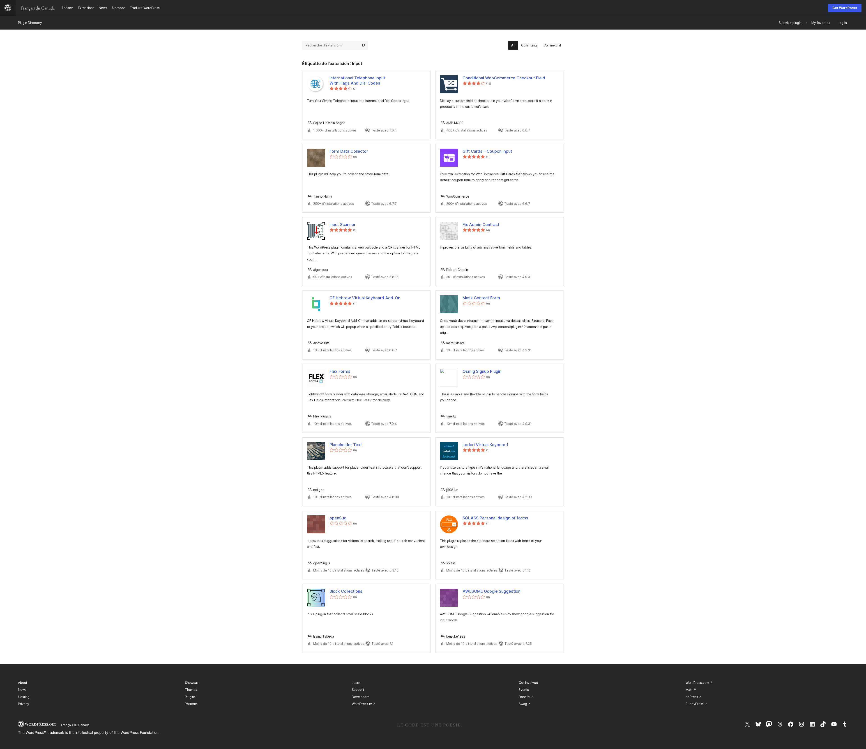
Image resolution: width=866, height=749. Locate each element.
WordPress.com (699, 682)
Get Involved (528, 682)
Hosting (24, 697)
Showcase (192, 682)
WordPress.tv (364, 704)
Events (524, 689)
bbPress (694, 697)
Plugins (190, 697)
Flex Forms (339, 371)
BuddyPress (696, 704)
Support (358, 689)
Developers (360, 697)
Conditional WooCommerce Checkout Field (504, 78)
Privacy (23, 704)
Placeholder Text (345, 444)
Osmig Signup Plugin (482, 371)
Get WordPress (844, 8)
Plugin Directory (30, 23)
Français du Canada (75, 725)
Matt (691, 689)
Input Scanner (342, 224)
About (22, 682)
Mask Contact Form (481, 297)
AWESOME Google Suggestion (492, 591)
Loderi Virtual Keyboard (485, 444)
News (22, 689)
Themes (191, 689)
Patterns (191, 704)
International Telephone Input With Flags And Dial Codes (357, 80)
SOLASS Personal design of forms (495, 518)
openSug (337, 518)
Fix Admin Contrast (481, 224)
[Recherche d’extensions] (363, 45)
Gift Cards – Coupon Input (487, 151)
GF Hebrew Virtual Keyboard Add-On (364, 297)
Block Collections (345, 591)
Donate (526, 697)
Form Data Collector (348, 151)
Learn (356, 682)
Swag (525, 704)
